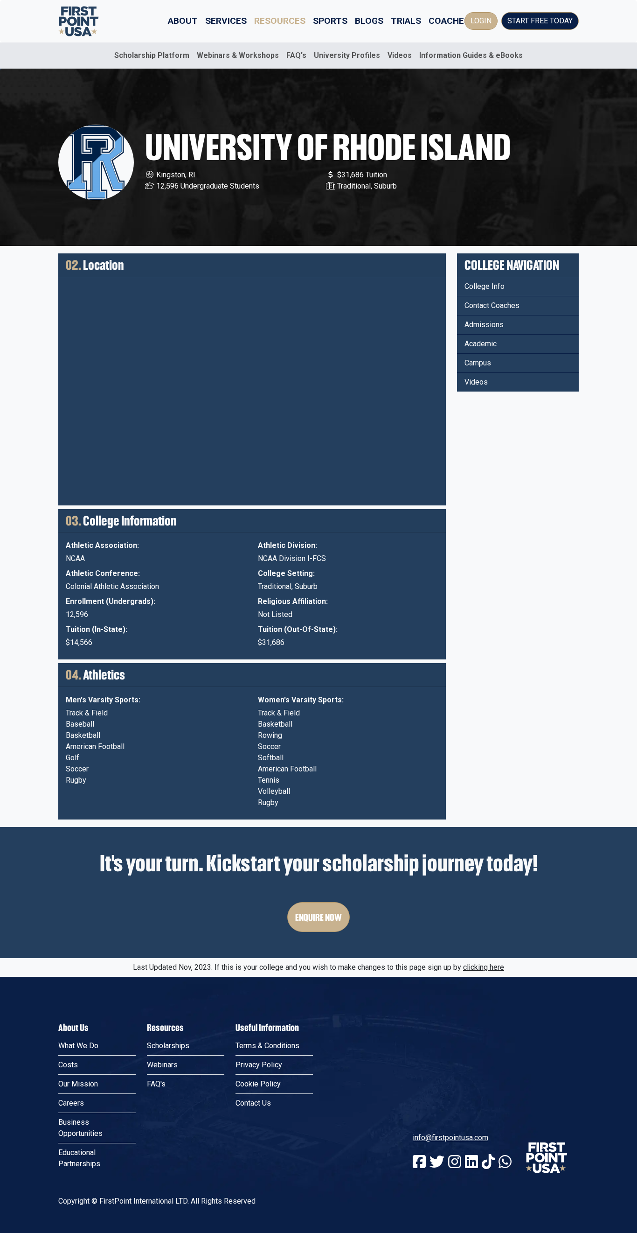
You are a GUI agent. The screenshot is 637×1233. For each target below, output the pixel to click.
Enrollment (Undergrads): (110, 601)
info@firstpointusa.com (450, 1137)
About (183, 20)
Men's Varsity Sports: (103, 699)
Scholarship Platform (151, 55)
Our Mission (78, 1083)
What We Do (78, 1045)
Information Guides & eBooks (471, 55)
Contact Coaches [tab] (491, 305)
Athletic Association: (102, 545)
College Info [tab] (484, 286)
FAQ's (296, 55)
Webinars (162, 1064)
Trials (406, 20)
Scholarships (168, 1045)
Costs (68, 1064)
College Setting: (286, 573)
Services (226, 20)
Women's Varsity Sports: (301, 699)
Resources (279, 20)
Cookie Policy (258, 1083)
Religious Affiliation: (293, 601)
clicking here (483, 967)
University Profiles (347, 55)
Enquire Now (318, 917)
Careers (71, 1103)
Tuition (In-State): (96, 629)
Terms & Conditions (267, 1045)
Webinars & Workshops (238, 55)
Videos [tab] (476, 382)
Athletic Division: (287, 545)
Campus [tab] (477, 362)
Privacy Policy (258, 1064)
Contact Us (253, 1103)
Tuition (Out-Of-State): (298, 629)
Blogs (369, 20)
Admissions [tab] (484, 324)
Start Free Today (540, 20)
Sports (330, 20)
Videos (400, 55)
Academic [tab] (480, 343)
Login (481, 20)
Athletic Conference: (103, 573)
